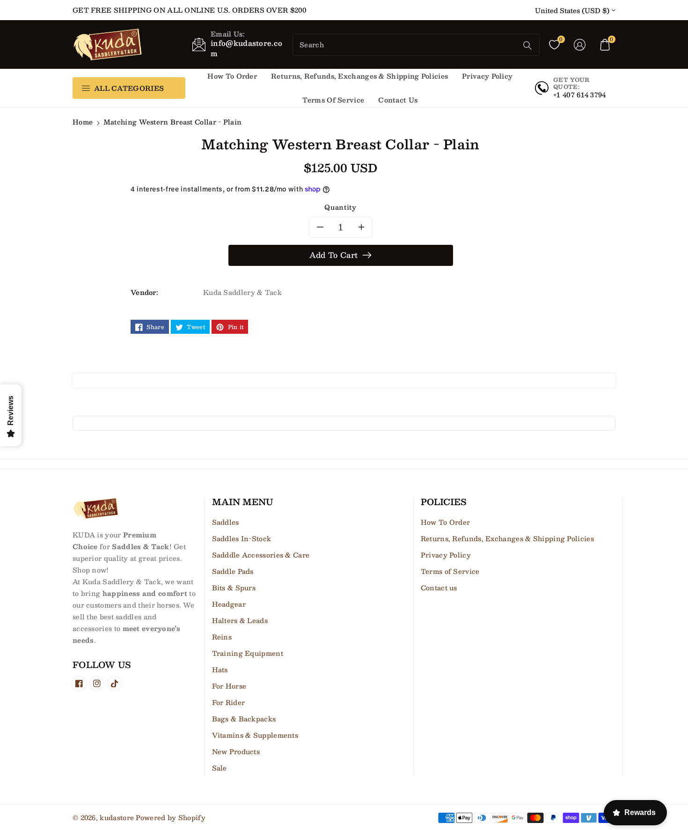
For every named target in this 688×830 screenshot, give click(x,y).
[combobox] (406, 44)
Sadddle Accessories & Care (261, 554)
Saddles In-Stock (241, 538)
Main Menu (242, 502)
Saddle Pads (233, 571)
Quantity (340, 207)
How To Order (445, 522)
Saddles (225, 522)
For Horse (229, 685)
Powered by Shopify (170, 817)
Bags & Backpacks (244, 718)
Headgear (229, 604)
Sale (219, 767)
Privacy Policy (446, 554)
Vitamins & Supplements (255, 735)
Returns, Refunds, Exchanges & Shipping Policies (507, 538)
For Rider (228, 702)
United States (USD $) (572, 10)
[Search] (527, 45)
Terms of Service (450, 571)
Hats (220, 669)
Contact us (439, 587)
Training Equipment (247, 653)
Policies (443, 502)
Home (83, 121)
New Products (236, 751)
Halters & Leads (240, 620)
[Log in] (580, 44)
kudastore (117, 817)
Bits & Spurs (234, 587)
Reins (222, 636)
